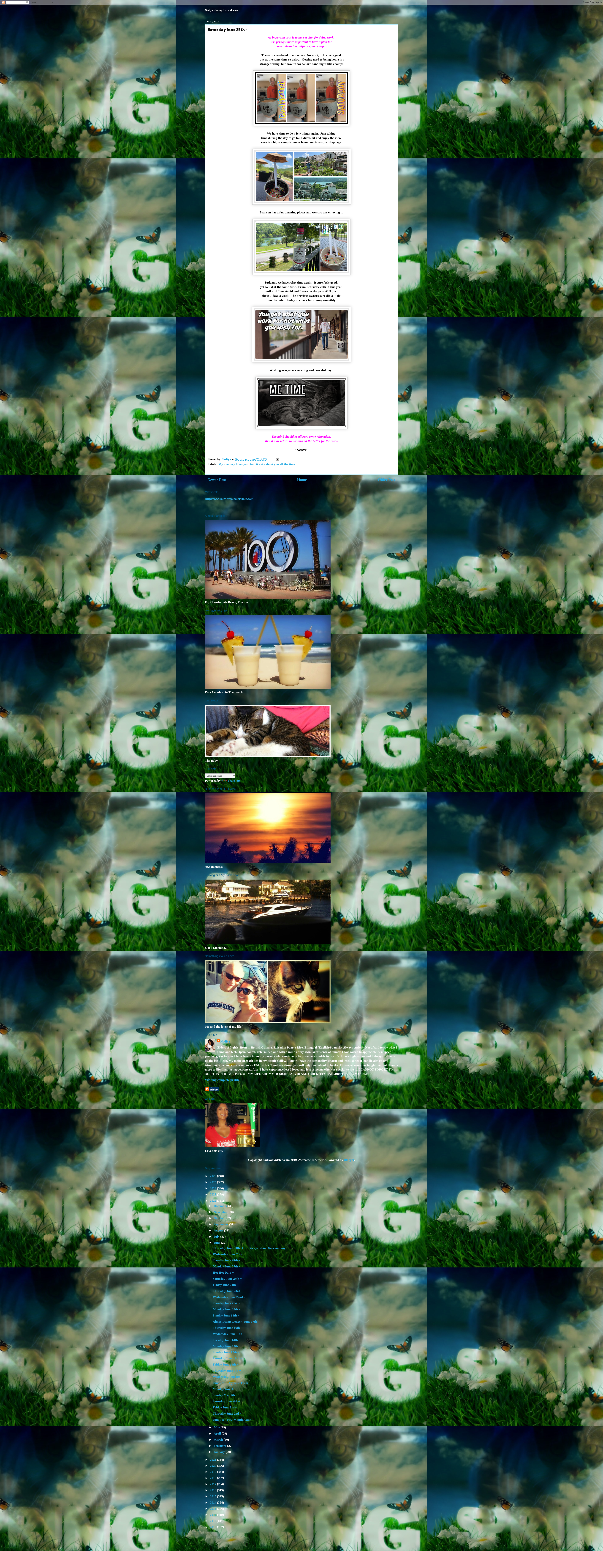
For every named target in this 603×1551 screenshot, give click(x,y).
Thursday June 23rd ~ (227, 1291)
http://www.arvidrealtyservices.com (229, 498)
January (220, 1452)
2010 (213, 1527)
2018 (213, 1478)
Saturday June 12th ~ (227, 1358)
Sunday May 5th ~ (225, 1395)
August (219, 1230)
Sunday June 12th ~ (226, 1352)
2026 (213, 1176)
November (221, 1212)
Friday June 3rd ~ (225, 1407)
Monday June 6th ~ (226, 1389)
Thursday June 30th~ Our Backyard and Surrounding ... (251, 1248)
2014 (213, 1502)
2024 (213, 1188)
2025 (213, 1182)
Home (302, 480)
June (217, 1242)
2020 (213, 1465)
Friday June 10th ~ (225, 1364)
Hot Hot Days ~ (223, 1272)
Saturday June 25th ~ (227, 1278)
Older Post (386, 480)
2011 (213, 1521)
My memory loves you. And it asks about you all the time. (257, 464)
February (220, 1445)
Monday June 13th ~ (226, 1346)
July (217, 1236)
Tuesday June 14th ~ (226, 1340)
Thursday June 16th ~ (227, 1327)
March (219, 1439)
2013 (213, 1508)
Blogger (349, 1160)
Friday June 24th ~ (225, 1284)
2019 (213, 1472)
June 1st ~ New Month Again (232, 1419)
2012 (213, 1514)
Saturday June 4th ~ (226, 1401)
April (218, 1433)
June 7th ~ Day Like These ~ (232, 1383)
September (221, 1224)
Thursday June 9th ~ (227, 1370)
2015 (213, 1496)
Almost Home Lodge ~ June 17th (235, 1321)
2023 (213, 1194)
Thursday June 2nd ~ (227, 1413)
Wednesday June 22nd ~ (229, 1297)
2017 (213, 1484)
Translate (234, 780)
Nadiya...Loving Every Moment (222, 10)
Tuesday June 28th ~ (226, 1260)
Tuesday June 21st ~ (226, 1303)
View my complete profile (222, 1080)
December (221, 1206)
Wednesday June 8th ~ (228, 1376)
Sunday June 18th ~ (226, 1315)
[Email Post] (277, 459)
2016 (213, 1490)
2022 (213, 1200)
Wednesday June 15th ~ (228, 1334)
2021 (213, 1459)
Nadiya (225, 1041)
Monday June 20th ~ (226, 1309)
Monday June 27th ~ (226, 1266)
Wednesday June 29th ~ (228, 1254)
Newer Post (217, 480)
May (217, 1427)
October (220, 1218)
